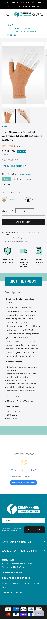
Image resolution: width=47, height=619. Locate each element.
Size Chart (26, 174)
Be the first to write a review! (23, 482)
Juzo (5, 126)
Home (10, 25)
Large (28, 179)
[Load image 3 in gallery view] (23, 116)
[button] (4, 14)
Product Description (14, 166)
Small (6, 179)
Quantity (7, 211)
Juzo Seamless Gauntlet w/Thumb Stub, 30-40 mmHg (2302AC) (22, 32)
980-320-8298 (14, 592)
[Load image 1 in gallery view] (8, 116)
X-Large (8, 184)
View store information (16, 242)
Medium (18, 179)
